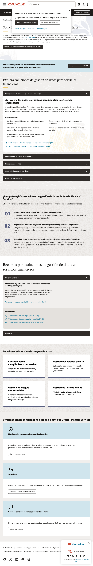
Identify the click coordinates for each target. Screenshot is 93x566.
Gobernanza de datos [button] (13, 178)
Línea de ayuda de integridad (59, 551)
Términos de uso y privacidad (26, 548)
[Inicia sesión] (83, 4)
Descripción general (10, 12)
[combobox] (51, 4)
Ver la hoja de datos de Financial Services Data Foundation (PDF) (31, 143)
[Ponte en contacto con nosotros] (88, 4)
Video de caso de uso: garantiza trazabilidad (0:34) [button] (26, 319)
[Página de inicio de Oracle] (16, 4)
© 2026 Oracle (7, 548)
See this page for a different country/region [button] (31, 28)
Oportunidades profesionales (12, 551)
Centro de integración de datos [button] (17, 171)
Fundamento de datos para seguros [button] (19, 156)
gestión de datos (29, 37)
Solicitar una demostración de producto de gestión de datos (22, 47)
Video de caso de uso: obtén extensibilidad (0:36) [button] (25, 322)
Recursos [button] (8, 333)
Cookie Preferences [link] (45, 548)
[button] (4, 4)
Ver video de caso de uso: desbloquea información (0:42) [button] (25, 302)
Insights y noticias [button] (12, 278)
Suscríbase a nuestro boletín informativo (22, 491)
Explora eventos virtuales (17, 454)
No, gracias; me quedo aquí (49, 22)
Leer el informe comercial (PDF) (79, 66)
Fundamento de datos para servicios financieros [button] (23, 94)
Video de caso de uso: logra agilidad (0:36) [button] (23, 316)
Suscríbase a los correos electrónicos (36, 551)
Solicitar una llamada (16, 529)
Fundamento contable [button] (13, 164)
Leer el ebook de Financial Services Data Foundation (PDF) (29, 146)
